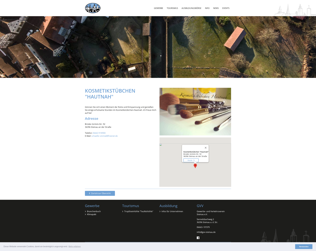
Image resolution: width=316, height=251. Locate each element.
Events (225, 8)
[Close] (206, 148)
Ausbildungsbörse (191, 8)
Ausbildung (168, 205)
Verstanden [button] (304, 247)
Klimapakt (91, 214)
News (216, 8)
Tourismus (172, 8)
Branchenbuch (94, 211)
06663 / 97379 (203, 227)
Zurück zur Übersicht (101, 193)
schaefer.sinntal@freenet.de (104, 136)
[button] (195, 166)
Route (190, 160)
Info (207, 8)
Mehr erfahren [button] (75, 246)
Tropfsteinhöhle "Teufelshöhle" (138, 211)
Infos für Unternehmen (172, 211)
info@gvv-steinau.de (206, 232)
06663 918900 (99, 133)
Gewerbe (158, 8)
